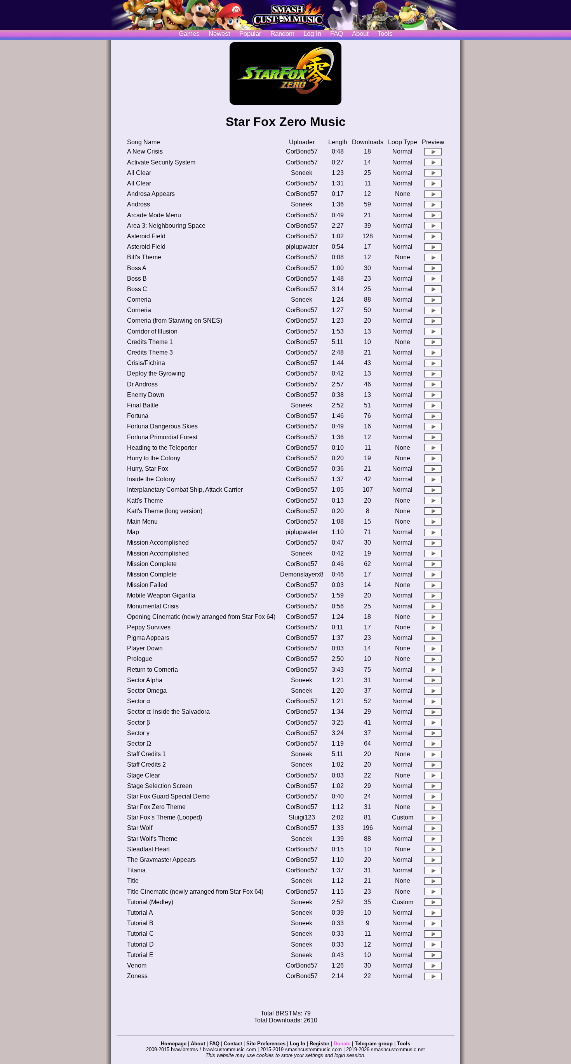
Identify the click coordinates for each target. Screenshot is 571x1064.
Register (319, 1044)
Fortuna (137, 415)
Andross (138, 204)
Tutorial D (140, 944)
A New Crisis (145, 151)
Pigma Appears (148, 637)
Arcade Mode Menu (154, 215)
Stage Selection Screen (159, 786)
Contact (233, 1044)
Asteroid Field (146, 236)
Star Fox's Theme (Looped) (164, 817)
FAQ (336, 33)
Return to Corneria (152, 669)
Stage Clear (143, 775)
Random (282, 33)
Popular (250, 33)
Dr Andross (142, 384)
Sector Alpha (144, 680)
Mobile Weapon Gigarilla (161, 595)
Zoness (137, 976)
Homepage (173, 1044)
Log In (297, 1044)
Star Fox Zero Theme (156, 807)
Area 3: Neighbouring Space (166, 225)
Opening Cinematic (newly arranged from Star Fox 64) (201, 616)
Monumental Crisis (153, 606)
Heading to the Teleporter (162, 447)
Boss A (136, 268)
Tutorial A (140, 912)
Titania (136, 870)
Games (189, 33)
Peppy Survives (149, 627)
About (360, 33)
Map (133, 532)
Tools (385, 33)
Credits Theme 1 (150, 342)
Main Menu (142, 521)
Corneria (139, 299)
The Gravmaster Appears (161, 859)
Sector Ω (139, 743)
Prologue (139, 658)
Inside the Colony (151, 479)
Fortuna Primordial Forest (162, 437)
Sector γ (138, 733)
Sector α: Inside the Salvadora (168, 711)
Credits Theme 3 (150, 352)
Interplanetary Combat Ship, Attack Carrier (185, 489)
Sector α (138, 701)
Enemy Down (145, 394)
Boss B (137, 278)
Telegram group (374, 1044)
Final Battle (142, 405)
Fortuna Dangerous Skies (162, 426)
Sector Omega (147, 690)
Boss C (137, 289)
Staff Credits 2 (146, 764)
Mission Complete (152, 564)
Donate (342, 1044)
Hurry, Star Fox (147, 468)
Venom (136, 965)
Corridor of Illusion (152, 331)
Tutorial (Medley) (150, 902)
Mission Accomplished (158, 542)
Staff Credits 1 (146, 754)
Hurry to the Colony (153, 458)
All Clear (139, 172)
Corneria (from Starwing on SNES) (174, 320)
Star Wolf (139, 828)
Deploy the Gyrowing (156, 373)
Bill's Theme (144, 257)
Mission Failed (147, 585)
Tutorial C (140, 933)
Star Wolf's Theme (152, 838)
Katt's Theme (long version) (164, 511)
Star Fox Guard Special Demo (168, 796)
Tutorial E (140, 955)
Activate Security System (161, 162)
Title (133, 880)
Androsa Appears (151, 193)
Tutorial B (140, 923)
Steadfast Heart (148, 849)
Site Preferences (266, 1044)
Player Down (145, 648)
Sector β (138, 722)
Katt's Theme (145, 500)
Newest (219, 33)
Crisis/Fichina (146, 363)
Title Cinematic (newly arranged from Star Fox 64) (195, 891)
